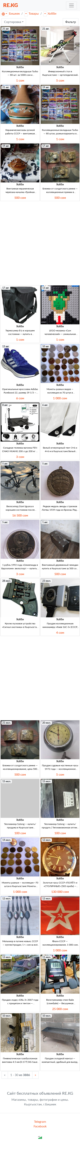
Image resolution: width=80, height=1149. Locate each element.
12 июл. (46, 840)
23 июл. (46, 581)
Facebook (40, 1126)
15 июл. (6, 781)
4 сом (60, 632)
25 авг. (5, 29)
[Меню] (71, 5)
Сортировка (12, 22)
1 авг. (45, 522)
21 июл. (6, 723)
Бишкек (14, 13)
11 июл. (46, 957)
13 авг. (45, 288)
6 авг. (45, 405)
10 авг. (45, 346)
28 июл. (6, 581)
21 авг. (45, 29)
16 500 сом (20, 515)
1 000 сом (60, 398)
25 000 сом (60, 1009)
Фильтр (70, 22)
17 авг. (45, 146)
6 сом (20, 398)
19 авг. (45, 87)
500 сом (20, 197)
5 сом (60, 80)
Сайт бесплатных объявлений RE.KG (40, 1093)
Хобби (52, 13)
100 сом (20, 833)
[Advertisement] (40, 243)
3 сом (20, 456)
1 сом (20, 80)
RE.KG (10, 5)
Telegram (40, 1121)
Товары (34, 13)
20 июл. (46, 723)
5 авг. (5, 464)
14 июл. (6, 840)
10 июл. (6, 1016)
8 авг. (5, 405)
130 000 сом (60, 891)
